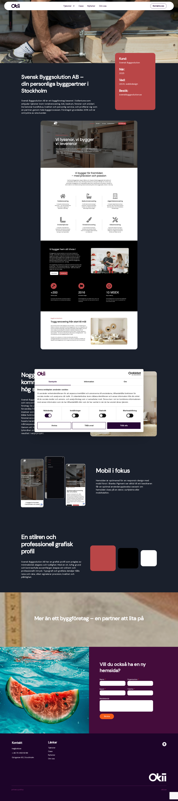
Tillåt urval (89, 426)
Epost (102, 689)
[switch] (75, 415)
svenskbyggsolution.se (130, 94)
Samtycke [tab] (53, 382)
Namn (102, 679)
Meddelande (104, 699)
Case (81, 6)
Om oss (103, 6)
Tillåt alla (124, 426)
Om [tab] (125, 382)
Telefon (130, 689)
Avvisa (54, 426)
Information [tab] (89, 382)
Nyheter (91, 6)
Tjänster (67, 6)
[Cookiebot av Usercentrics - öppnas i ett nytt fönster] (130, 373)
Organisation (132, 679)
